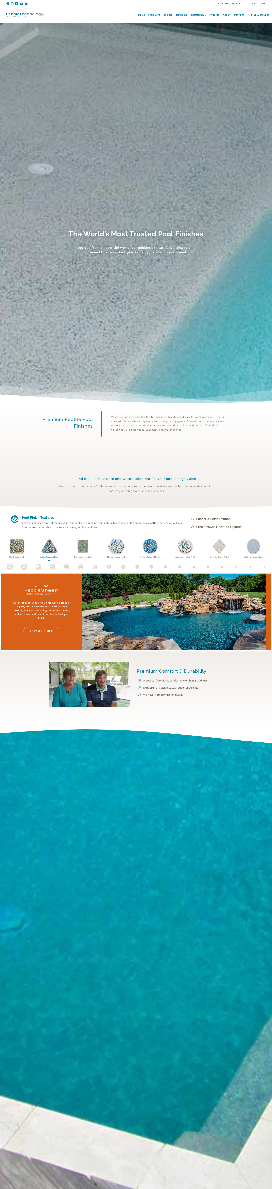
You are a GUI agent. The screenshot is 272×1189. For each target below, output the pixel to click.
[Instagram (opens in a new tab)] (12, 3)
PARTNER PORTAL (230, 3)
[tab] (16, 549)
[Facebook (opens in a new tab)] (8, 3)
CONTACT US (257, 3)
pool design (176, 479)
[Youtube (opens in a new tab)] (21, 3)
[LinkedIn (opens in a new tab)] (16, 3)
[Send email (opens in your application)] (26, 3)
